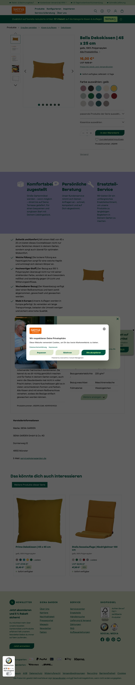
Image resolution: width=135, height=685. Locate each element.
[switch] (8, 673)
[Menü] (13, 657)
